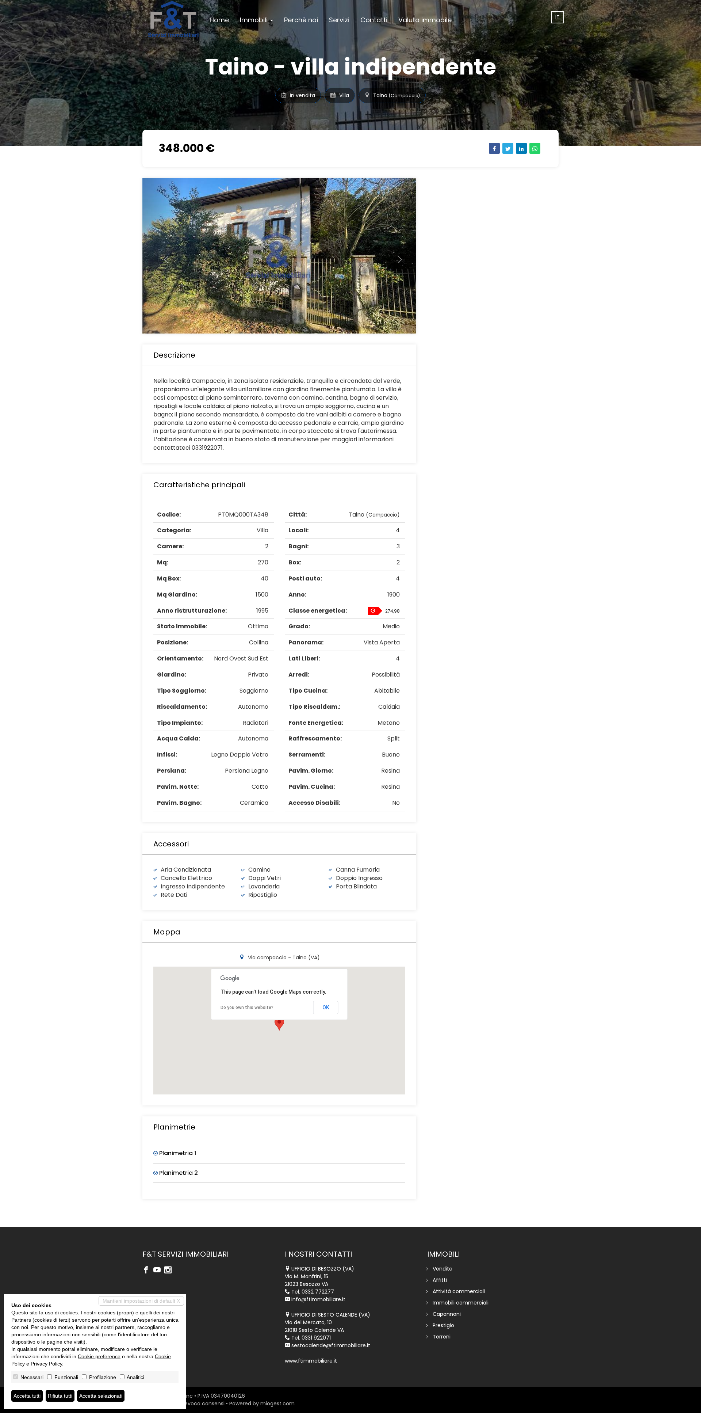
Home (219, 19)
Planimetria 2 (178, 1173)
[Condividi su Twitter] (507, 148)
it (557, 17)
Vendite (442, 1268)
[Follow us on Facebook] (147, 1270)
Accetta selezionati (100, 1396)
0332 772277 (318, 1291)
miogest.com (277, 1403)
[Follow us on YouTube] (158, 1270)
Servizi (339, 19)
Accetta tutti (27, 1396)
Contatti (373, 19)
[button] (163, 256)
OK (325, 1007)
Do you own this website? (247, 1007)
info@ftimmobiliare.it (318, 1299)
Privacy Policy (46, 1364)
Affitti (440, 1280)
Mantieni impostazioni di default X (141, 1301)
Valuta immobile (425, 19)
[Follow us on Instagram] (169, 1270)
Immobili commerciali (461, 1302)
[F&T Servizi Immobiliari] (173, 19)
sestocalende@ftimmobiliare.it (330, 1345)
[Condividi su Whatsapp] (534, 148)
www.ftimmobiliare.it (311, 1360)
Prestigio (443, 1325)
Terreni (442, 1336)
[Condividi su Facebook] (494, 148)
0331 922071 (316, 1337)
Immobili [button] (254, 19)
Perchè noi (301, 19)
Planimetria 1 (177, 1153)
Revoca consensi (203, 1403)
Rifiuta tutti (60, 1396)
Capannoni (447, 1314)
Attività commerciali (459, 1291)
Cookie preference (99, 1356)
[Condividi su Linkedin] (521, 148)
